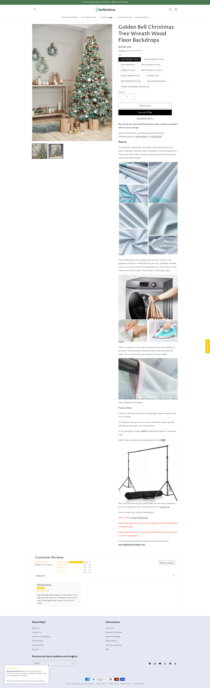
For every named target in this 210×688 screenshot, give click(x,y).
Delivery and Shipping (41, 636)
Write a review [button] (167, 562)
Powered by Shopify (87, 684)
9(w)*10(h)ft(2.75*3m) (131, 81)
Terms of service (126, 683)
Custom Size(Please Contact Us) (135, 87)
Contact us (36, 632)
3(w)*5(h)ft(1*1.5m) (129, 59)
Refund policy (101, 683)
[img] (57, 590)
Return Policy (37, 641)
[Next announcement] (177, 2)
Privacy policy (113, 683)
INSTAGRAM (141, 136)
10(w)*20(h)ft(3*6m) (156, 81)
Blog (107, 649)
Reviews (35, 649)
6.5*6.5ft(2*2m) (128, 65)
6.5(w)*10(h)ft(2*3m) (130, 76)
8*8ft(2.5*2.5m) (128, 70)
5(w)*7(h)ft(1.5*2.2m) (150, 65)
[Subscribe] (73, 663)
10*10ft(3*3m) (152, 76)
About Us (36, 628)
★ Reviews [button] (208, 346)
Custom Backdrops (139, 518)
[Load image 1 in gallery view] (39, 151)
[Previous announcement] (33, 2)
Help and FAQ (38, 645)
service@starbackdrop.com (131, 544)
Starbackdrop (75, 684)
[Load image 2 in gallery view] (55, 151)
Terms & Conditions (113, 645)
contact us (165, 507)
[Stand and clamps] (148, 498)
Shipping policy (139, 683)
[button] (34, 9)
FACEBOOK (156, 136)
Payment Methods (112, 636)
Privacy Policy (111, 641)
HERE (162, 440)
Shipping (121, 50)
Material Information (113, 632)
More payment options (145, 118)
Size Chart (109, 628)
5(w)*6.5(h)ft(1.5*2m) (154, 59)
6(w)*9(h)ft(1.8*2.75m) (151, 70)
